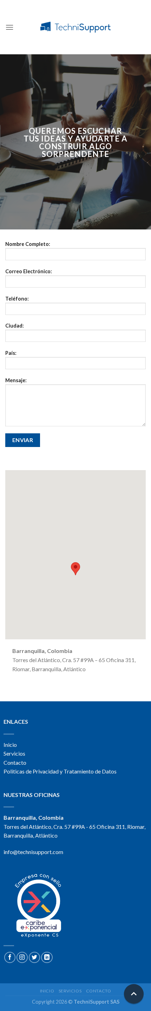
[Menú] (9, 27)
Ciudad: (14, 326)
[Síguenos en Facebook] (9, 957)
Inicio (10, 744)
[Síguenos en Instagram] (22, 957)
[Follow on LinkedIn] (46, 957)
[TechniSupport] (75, 27)
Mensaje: (16, 380)
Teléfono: (17, 299)
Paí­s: (11, 353)
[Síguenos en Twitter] (34, 957)
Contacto (15, 762)
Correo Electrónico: (28, 271)
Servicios (14, 753)
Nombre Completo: (27, 244)
